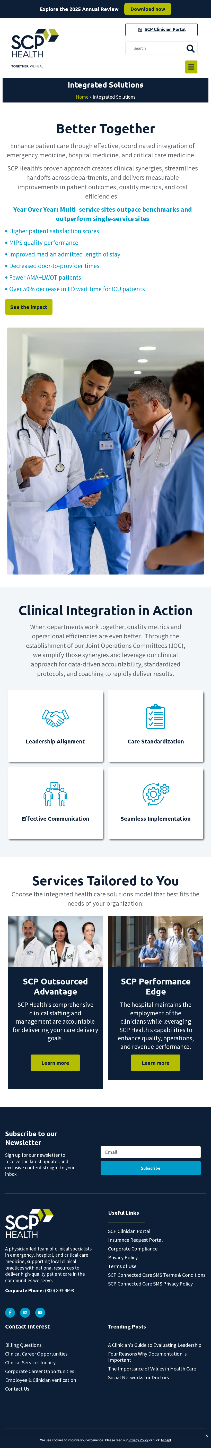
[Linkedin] (25, 1312)
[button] (206, 1436)
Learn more (55, 1062)
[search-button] (190, 48)
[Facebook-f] (10, 1312)
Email (106, 1140)
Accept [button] (166, 1440)
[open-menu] (191, 67)
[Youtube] (40, 1312)
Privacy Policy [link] (138, 1440)
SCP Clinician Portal (165, 29)
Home (82, 97)
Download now (147, 9)
